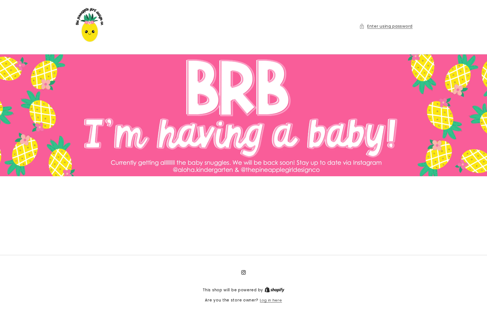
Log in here (271, 300)
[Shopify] (274, 290)
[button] (386, 26)
